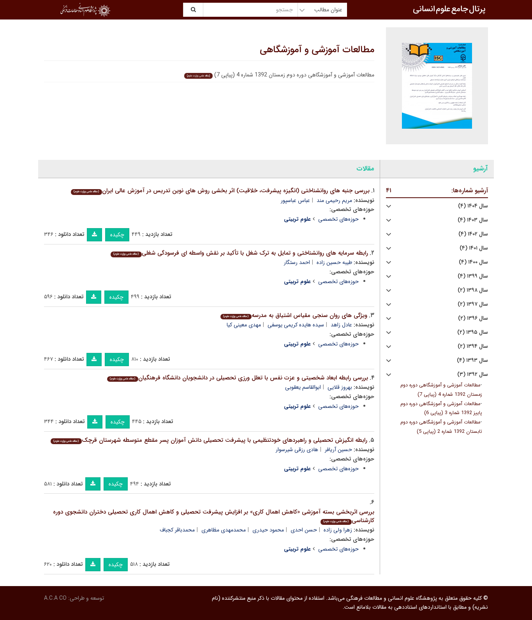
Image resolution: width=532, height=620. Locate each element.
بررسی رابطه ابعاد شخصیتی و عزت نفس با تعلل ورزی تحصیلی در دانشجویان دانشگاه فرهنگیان (239, 378)
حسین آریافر (338, 449)
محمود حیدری (268, 530)
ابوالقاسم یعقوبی (303, 387)
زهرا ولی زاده (338, 530)
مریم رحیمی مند (334, 200)
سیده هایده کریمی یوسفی (296, 325)
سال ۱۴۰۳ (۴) (473, 220)
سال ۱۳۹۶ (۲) (473, 318)
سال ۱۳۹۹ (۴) (473, 276)
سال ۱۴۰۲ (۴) (473, 234)
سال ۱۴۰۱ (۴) (474, 248)
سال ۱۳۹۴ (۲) (473, 346)
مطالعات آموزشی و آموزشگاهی (317, 50)
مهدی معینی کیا (244, 325)
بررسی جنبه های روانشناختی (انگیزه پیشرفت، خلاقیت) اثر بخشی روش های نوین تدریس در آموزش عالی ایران (221, 190)
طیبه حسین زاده (334, 262)
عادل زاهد (341, 325)
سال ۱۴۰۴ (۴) (473, 206)
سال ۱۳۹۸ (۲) (473, 290)
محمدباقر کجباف (177, 530)
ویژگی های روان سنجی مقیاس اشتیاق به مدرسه (295, 315)
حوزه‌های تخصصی (338, 219)
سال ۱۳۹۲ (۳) (472, 374)
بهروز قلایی (340, 387)
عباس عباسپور (295, 200)
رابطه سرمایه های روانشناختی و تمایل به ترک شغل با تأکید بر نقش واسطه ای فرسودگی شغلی (240, 253)
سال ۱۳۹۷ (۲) (473, 304)
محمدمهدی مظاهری (223, 530)
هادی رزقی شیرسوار (297, 449)
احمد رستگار (297, 262)
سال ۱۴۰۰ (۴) (473, 262)
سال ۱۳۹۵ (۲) (472, 332)
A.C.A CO (55, 598)
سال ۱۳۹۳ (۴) (472, 360)
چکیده (117, 234)
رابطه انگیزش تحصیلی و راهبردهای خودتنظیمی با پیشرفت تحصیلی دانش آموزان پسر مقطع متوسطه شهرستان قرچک (210, 440)
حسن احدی (304, 530)
